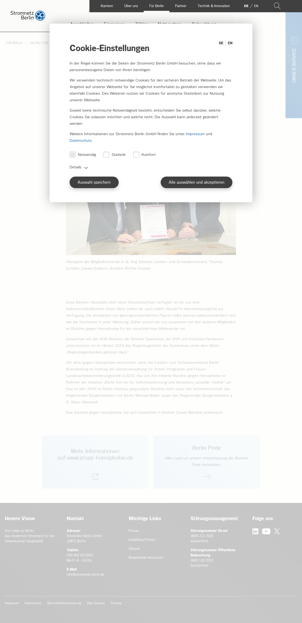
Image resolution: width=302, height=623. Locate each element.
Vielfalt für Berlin (44, 43)
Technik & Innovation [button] (214, 6)
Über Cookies (96, 603)
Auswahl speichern (94, 182)
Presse (134, 531)
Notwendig (87, 155)
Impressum (12, 603)
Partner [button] (180, 6)
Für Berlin (14, 43)
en (256, 6)
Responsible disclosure (146, 558)
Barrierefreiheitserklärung (64, 603)
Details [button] (75, 167)
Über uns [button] (131, 6)
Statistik (119, 155)
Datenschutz (33, 603)
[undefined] (95, 462)
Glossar (134, 549)
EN (230, 43)
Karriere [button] (107, 6)
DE (221, 43)
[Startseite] (28, 19)
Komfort (149, 155)
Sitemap (116, 603)
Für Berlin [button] (156, 6)
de (246, 6)
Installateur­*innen (142, 540)
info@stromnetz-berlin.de (86, 575)
